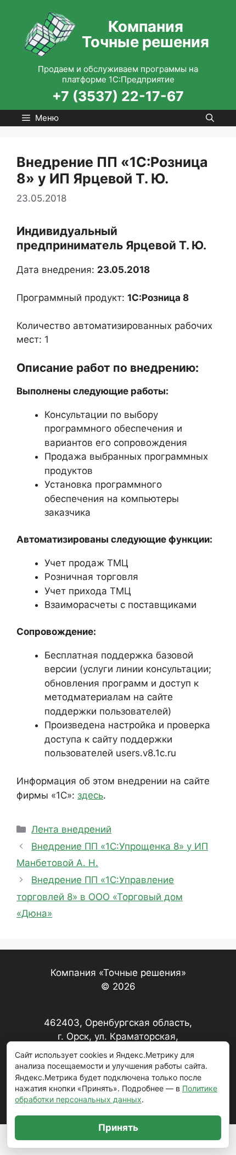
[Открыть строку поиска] (210, 118)
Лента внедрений (71, 829)
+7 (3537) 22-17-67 (118, 96)
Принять (118, 1127)
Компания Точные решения (145, 34)
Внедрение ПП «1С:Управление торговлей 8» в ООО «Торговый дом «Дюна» (99, 896)
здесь (90, 795)
